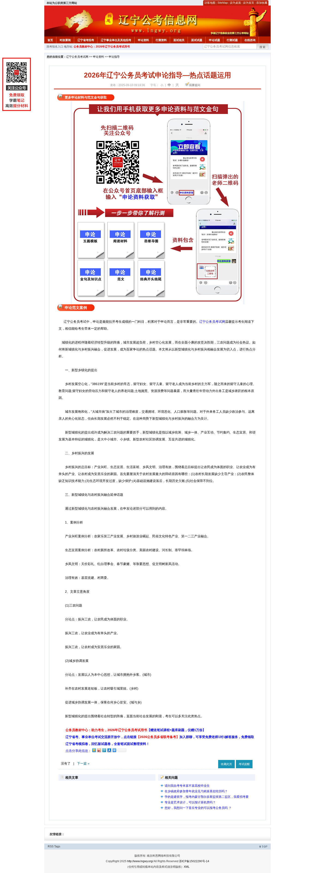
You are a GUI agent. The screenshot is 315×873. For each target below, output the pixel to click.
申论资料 (143, 40)
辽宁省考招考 (85, 40)
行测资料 (161, 40)
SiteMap (222, 2)
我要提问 (194, 85)
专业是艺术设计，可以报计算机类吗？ (190, 802)
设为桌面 (235, 2)
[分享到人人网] (109, 750)
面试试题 (196, 40)
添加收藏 (261, 2)
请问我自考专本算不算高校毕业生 (187, 785)
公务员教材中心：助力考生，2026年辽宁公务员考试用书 (135, 730)
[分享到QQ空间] (93, 750)
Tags (57, 846)
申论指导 (114, 56)
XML (187, 866)
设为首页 (248, 2)
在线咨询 (250, 40)
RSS (50, 846)
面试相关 (178, 40)
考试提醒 (244, 764)
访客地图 (209, 2)
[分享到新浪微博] (98, 750)
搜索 (262, 47)
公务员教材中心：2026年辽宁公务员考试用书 (102, 46)
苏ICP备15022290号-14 (194, 861)
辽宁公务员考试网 (77, 56)
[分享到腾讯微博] (104, 750)
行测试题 (232, 40)
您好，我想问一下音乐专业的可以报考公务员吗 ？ (198, 808)
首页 (50, 40)
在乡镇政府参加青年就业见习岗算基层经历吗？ (196, 791)
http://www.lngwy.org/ (140, 861)
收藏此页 (226, 764)
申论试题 (214, 40)
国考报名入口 (55, 46)
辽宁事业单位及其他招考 (116, 40)
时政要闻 (65, 40)
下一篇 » (83, 763)
